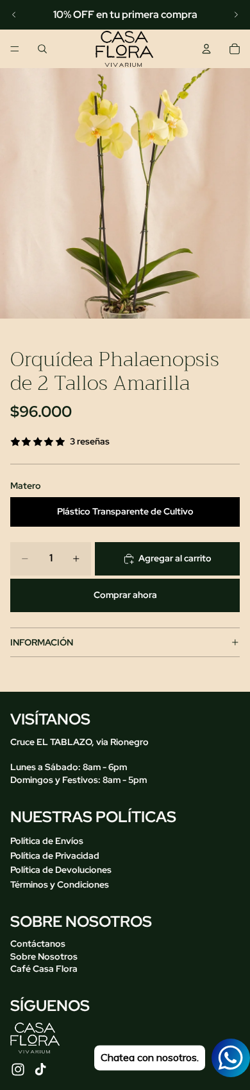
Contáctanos (37, 943)
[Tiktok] (40, 1069)
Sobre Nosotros (44, 956)
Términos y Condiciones (59, 884)
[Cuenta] (206, 49)
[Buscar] (42, 49)
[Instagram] (18, 1069)
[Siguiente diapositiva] (236, 15)
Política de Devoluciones (61, 869)
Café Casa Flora (44, 968)
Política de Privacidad (54, 855)
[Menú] (14, 49)
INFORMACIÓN (41, 642)
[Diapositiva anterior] (14, 15)
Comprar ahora (125, 595)
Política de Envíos (46, 841)
